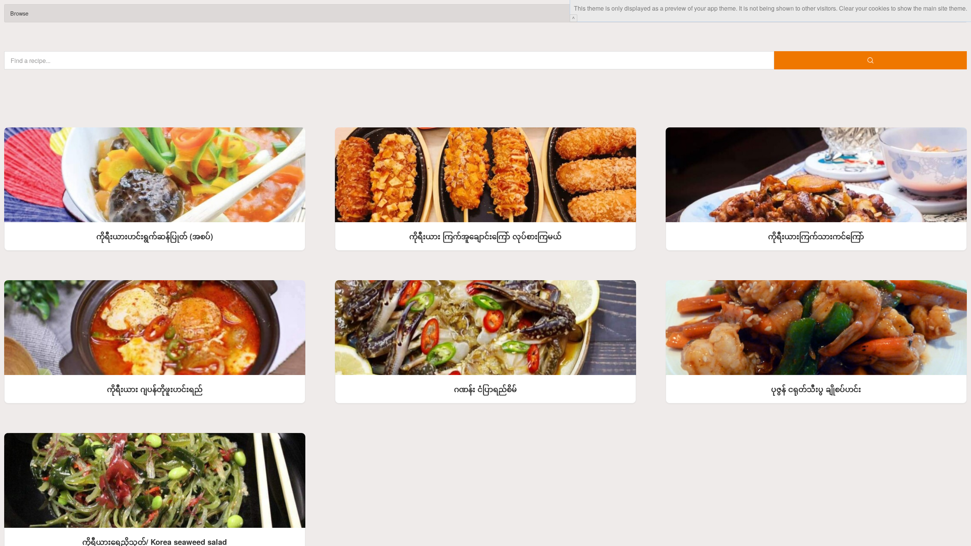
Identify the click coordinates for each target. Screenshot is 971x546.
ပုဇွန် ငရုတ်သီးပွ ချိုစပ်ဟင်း (816, 389)
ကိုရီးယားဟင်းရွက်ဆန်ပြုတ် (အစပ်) (154, 236)
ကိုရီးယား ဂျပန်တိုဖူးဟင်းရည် (155, 389)
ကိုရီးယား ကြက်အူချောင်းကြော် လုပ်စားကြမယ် (485, 236)
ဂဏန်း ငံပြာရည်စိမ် (485, 389)
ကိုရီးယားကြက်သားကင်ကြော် (816, 236)
